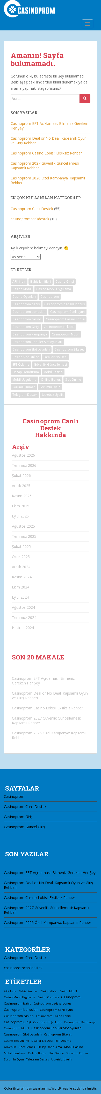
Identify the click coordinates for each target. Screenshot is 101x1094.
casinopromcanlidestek (30, 218)
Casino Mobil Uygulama (53, 289)
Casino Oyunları (24, 296)
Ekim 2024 (20, 587)
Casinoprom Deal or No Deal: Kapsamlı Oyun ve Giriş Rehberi (48, 140)
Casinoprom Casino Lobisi (65, 319)
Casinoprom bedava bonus (64, 304)
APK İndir (19, 281)
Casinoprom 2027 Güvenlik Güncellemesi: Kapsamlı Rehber (45, 165)
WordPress (60, 1088)
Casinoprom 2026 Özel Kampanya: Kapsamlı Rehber (48, 180)
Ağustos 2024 (23, 607)
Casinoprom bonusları (29, 311)
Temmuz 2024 (24, 617)
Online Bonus (51, 379)
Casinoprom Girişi (25, 327)
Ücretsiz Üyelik (52, 394)
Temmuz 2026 (24, 465)
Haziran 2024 (23, 627)
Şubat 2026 (21, 475)
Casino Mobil (22, 289)
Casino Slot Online (25, 357)
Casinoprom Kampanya (29, 334)
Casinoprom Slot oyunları (31, 349)
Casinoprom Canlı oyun (67, 311)
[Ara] (85, 98)
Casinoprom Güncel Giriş (24, 826)
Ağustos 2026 (23, 455)
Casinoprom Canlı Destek (32, 208)
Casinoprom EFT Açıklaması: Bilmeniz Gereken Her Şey (49, 126)
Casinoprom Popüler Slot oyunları (37, 342)
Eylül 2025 (20, 516)
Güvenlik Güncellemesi (50, 364)
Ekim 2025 (20, 505)
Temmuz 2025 (24, 536)
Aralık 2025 (21, 485)
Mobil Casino (53, 372)
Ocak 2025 (21, 556)
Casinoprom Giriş (18, 816)
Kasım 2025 (22, 495)
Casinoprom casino (26, 319)
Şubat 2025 (21, 546)
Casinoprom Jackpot (59, 327)
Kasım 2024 (22, 576)
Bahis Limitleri (40, 281)
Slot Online (73, 379)
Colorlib (10, 1088)
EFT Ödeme (20, 364)
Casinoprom (49, 296)
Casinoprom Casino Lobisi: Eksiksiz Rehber (46, 153)
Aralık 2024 (21, 566)
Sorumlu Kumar (23, 387)
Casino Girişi (64, 281)
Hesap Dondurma (25, 372)
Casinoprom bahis (26, 304)
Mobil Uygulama (24, 379)
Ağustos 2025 (23, 526)
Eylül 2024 (20, 597)
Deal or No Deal (55, 357)
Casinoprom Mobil (65, 334)
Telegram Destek (24, 394)
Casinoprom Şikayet (69, 349)
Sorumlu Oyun (50, 387)
